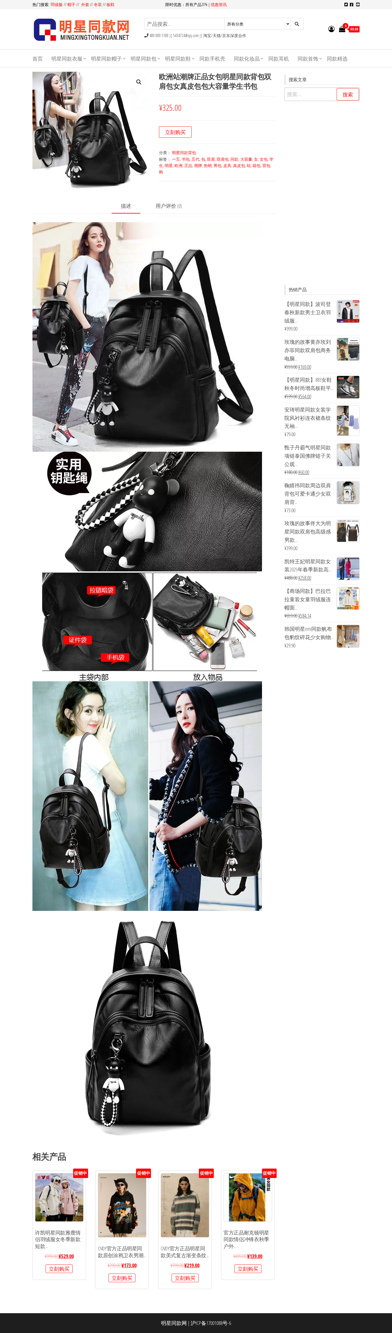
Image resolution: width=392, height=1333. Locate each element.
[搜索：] (322, 94)
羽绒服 (57, 4)
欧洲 (178, 165)
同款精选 (337, 58)
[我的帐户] (331, 28)
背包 (266, 165)
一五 (176, 159)
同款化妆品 (247, 58)
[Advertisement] (322, 193)
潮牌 (198, 165)
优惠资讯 (219, 4)
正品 (188, 165)
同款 (234, 159)
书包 (186, 159)
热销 (208, 165)
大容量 (246, 159)
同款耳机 (278, 58)
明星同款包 (143, 58)
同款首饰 (308, 58)
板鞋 (110, 4)
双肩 (211, 159)
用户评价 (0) (169, 205)
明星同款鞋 (178, 58)
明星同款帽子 (106, 58)
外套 (85, 4)
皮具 (227, 165)
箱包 (257, 165)
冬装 (98, 4)
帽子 (71, 4)
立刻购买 (175, 132)
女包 (264, 159)
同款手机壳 (212, 58)
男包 (218, 165)
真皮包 (239, 165)
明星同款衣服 (66, 58)
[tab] (130, 206)
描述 (126, 205)
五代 (195, 159)
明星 (169, 165)
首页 (37, 58)
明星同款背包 (184, 152)
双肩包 (223, 159)
